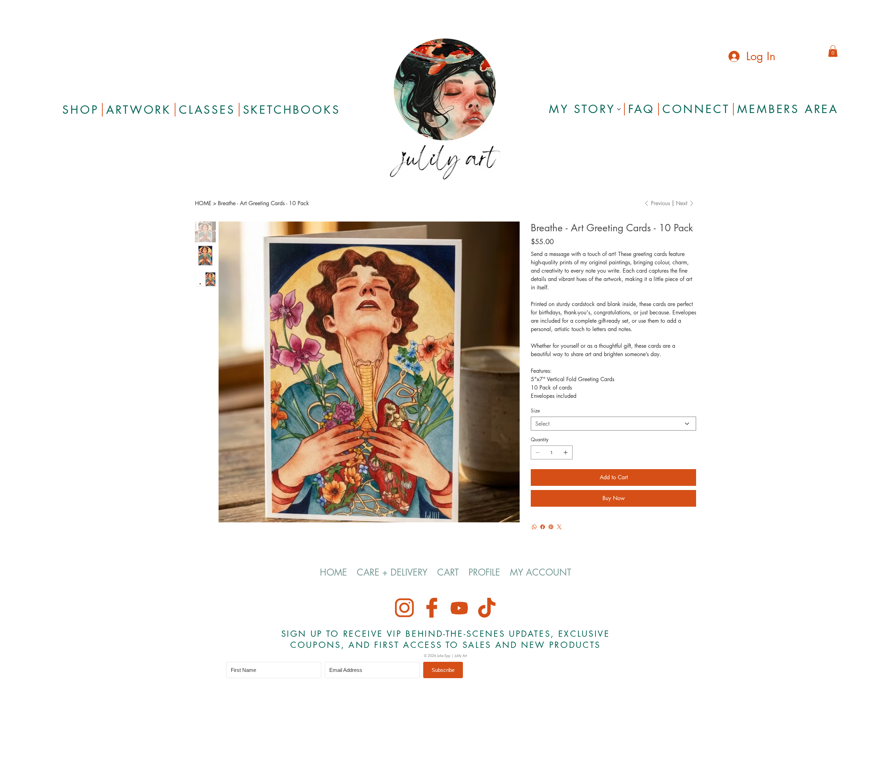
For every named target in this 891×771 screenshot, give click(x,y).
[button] (833, 51)
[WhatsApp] (534, 526)
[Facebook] (542, 526)
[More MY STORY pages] (619, 109)
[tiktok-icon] (487, 608)
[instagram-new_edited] (404, 608)
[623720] (459, 608)
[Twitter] (559, 526)
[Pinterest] (550, 526)
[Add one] (566, 452)
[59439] (432, 608)
